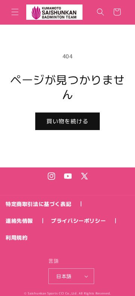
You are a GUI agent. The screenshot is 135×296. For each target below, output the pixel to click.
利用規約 (16, 237)
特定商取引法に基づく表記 (38, 203)
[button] (15, 12)
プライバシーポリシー (78, 220)
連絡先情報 (19, 220)
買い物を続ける (67, 121)
